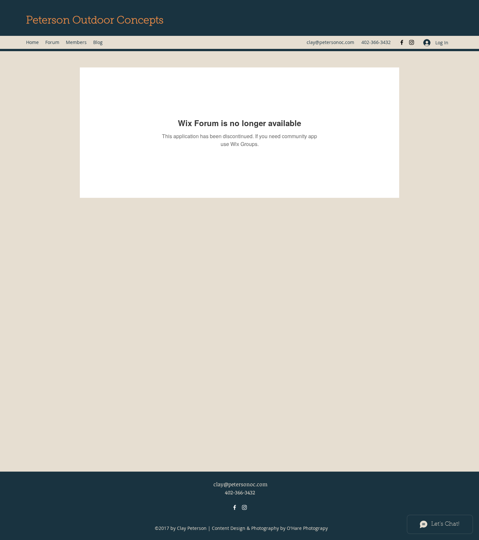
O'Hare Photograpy (307, 528)
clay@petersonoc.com (330, 42)
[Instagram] (411, 42)
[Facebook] (402, 42)
